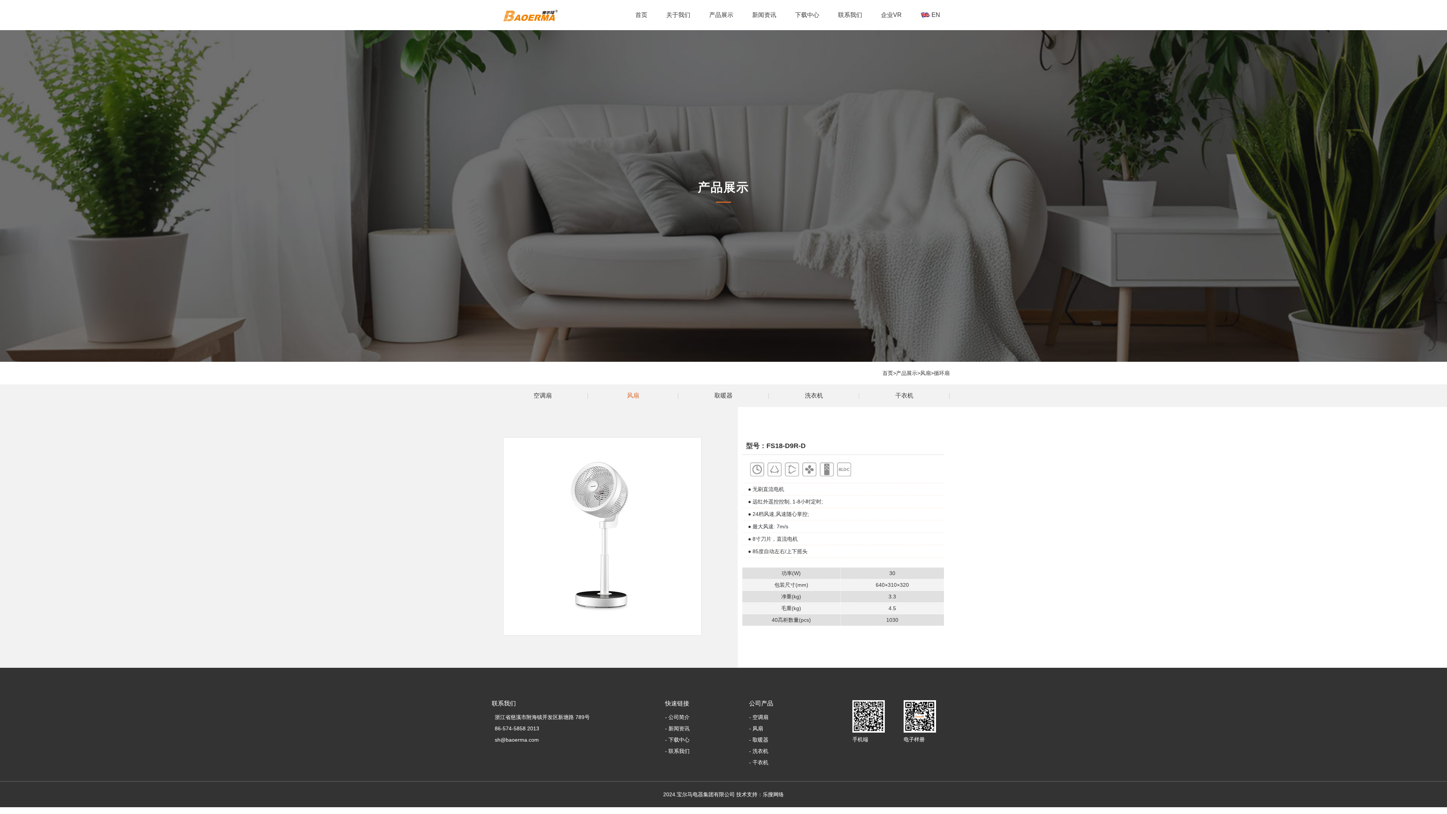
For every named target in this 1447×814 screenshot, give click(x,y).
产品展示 (721, 15)
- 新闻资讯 (677, 728)
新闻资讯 (764, 15)
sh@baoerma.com (515, 740)
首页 (641, 15)
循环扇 (942, 373)
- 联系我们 (677, 751)
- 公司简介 (677, 717)
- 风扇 (756, 728)
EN (935, 15)
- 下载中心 (677, 740)
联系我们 (850, 15)
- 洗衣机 (758, 751)
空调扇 (543, 395)
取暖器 (723, 395)
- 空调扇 (758, 717)
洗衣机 (814, 395)
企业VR (891, 15)
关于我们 (678, 15)
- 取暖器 (758, 740)
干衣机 (721, 33)
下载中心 (807, 15)
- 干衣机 (758, 762)
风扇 (925, 373)
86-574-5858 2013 (515, 728)
